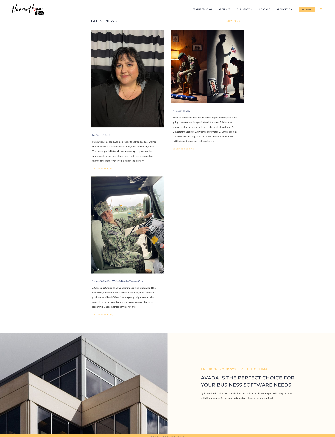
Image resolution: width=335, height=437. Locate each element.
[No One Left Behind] (127, 78)
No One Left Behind (102, 135)
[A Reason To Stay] (207, 66)
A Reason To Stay (181, 110)
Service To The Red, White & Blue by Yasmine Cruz (117, 281)
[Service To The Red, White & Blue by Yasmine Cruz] (127, 225)
